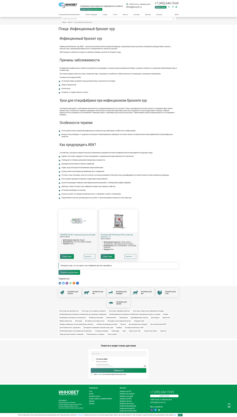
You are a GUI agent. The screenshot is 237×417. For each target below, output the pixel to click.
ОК (180, 415)
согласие (99, 374)
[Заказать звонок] (229, 405)
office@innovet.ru (134, 7)
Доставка (136, 14)
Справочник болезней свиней (128, 411)
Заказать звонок (161, 7)
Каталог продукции (91, 14)
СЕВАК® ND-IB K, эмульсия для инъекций (77, 235)
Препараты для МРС (126, 398)
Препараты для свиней (126, 396)
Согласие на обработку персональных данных (71, 408)
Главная (64, 22)
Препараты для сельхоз (127, 403)
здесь (174, 415)
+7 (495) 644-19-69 (166, 3)
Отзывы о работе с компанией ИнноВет (100, 398)
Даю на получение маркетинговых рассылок (110, 374)
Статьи (115, 14)
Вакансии (148, 14)
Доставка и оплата (94, 396)
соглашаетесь (79, 415)
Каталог (70, 22)
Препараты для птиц (126, 401)
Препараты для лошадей (127, 394)
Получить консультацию (69, 272)
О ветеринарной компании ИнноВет (69, 14)
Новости (125, 14)
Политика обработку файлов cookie (68, 406)
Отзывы (105, 14)
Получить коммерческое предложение (91, 9)
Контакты (159, 14)
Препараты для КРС (126, 391)
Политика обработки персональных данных (70, 404)
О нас (90, 391)
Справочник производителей (128, 406)
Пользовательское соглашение (67, 402)
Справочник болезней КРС (127, 408)
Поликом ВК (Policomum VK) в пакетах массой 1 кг (117, 236)
